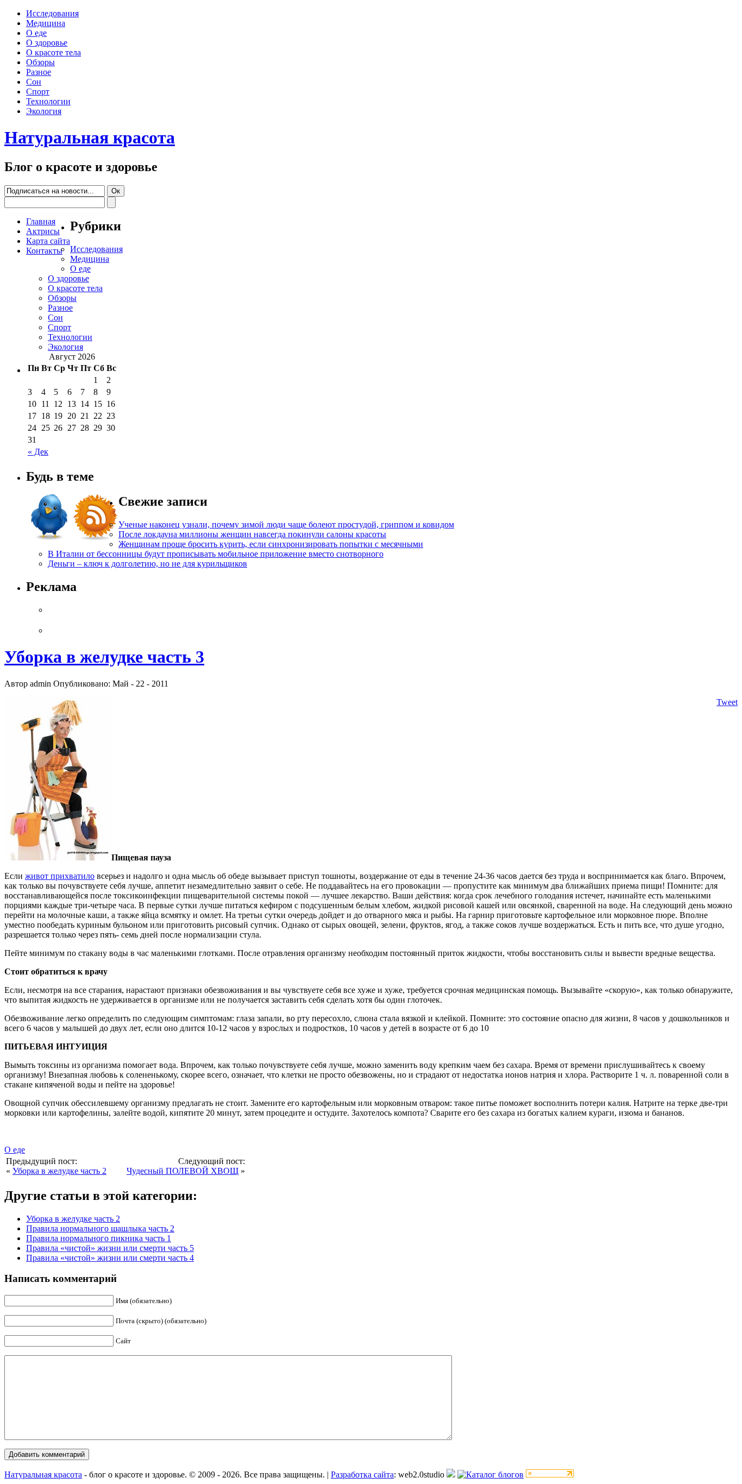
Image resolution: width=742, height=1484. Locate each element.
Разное (38, 72)
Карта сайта (48, 241)
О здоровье (46, 42)
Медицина (45, 23)
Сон (33, 81)
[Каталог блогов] (451, 1474)
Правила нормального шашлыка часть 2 (100, 1228)
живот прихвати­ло (60, 876)
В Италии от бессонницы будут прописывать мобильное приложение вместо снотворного (215, 553)
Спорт (37, 91)
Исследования (52, 13)
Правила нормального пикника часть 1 (98, 1238)
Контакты (44, 250)
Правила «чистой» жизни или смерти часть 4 (110, 1257)
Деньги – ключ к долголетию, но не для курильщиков (147, 563)
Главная (40, 221)
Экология (43, 111)
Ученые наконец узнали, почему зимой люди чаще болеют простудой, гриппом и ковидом (286, 524)
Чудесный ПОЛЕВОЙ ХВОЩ (182, 1170)
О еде (36, 32)
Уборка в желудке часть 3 (104, 656)
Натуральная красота (89, 137)
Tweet (727, 702)
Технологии (48, 101)
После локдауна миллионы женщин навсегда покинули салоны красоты (252, 534)
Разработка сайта (362, 1474)
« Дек (38, 451)
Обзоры (40, 62)
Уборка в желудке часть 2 (59, 1170)
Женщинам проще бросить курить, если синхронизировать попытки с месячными (270, 544)
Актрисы (43, 231)
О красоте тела (53, 52)
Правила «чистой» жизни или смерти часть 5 (110, 1248)
